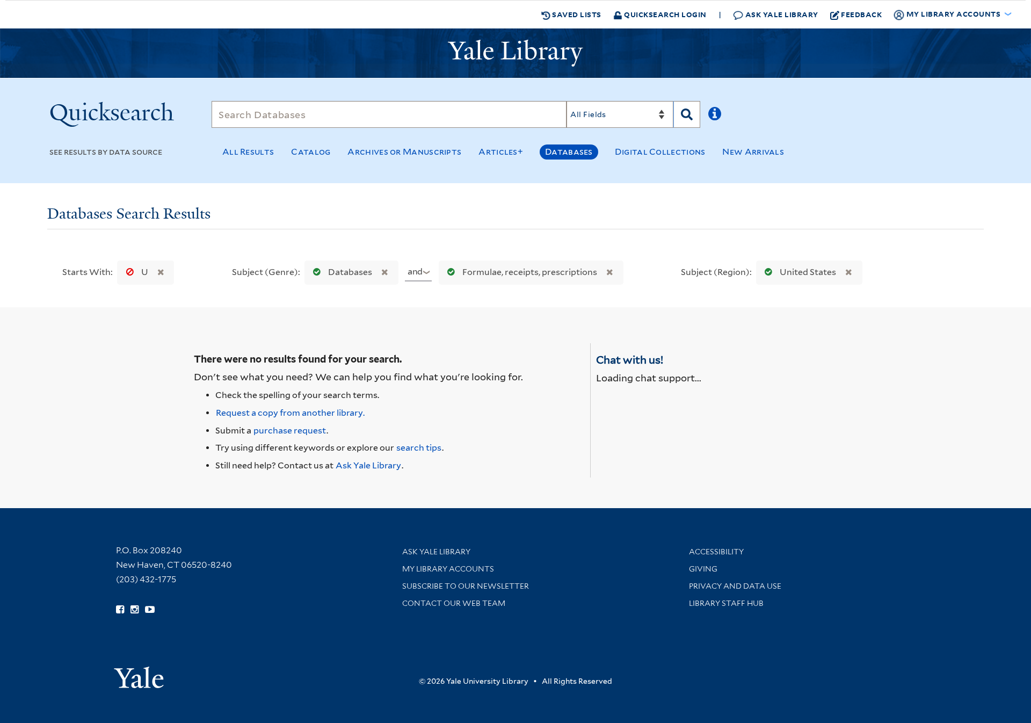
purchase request (289, 430)
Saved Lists (575, 14)
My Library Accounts (448, 569)
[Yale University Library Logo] (515, 53)
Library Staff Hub (726, 603)
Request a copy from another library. (290, 413)
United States (808, 272)
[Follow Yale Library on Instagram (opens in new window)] (134, 609)
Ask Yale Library (780, 14)
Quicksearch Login (664, 14)
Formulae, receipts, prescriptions (530, 272)
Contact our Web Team (453, 603)
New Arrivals (753, 152)
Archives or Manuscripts (404, 152)
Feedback (861, 14)
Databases (569, 152)
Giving (703, 569)
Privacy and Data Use (735, 586)
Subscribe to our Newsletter (465, 586)
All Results (248, 152)
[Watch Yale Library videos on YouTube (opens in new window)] (150, 609)
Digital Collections (660, 152)
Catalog (310, 152)
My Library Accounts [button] (953, 14)
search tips (418, 448)
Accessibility (716, 551)
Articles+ (500, 152)
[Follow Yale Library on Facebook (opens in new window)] (120, 609)
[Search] (686, 114)
